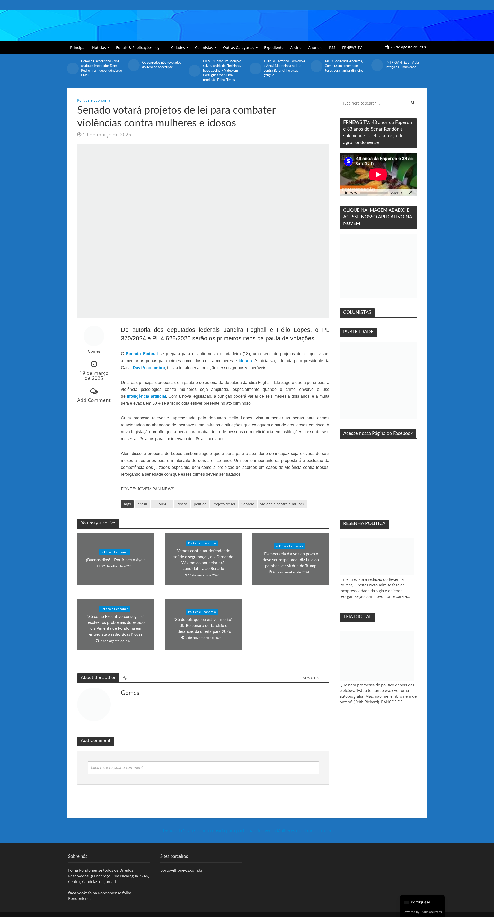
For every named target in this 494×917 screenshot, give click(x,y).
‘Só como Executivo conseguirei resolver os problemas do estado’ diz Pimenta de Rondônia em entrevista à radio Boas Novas (115, 626)
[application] (378, 174)
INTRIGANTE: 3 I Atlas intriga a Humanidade (403, 65)
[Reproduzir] (346, 192)
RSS (332, 47)
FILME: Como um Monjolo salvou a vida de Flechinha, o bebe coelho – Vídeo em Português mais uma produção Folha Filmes (223, 71)
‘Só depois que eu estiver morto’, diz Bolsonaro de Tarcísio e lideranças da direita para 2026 (203, 626)
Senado (247, 503)
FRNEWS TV (352, 47)
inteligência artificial (146, 396)
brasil (142, 503)
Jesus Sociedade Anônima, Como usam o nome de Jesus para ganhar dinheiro (344, 66)
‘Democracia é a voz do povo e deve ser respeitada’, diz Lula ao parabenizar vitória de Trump (291, 560)
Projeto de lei (224, 503)
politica (200, 503)
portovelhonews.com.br (181, 870)
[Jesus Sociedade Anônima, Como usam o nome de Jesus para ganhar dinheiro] (316, 66)
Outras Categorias (238, 47)
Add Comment (94, 400)
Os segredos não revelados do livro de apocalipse (161, 65)
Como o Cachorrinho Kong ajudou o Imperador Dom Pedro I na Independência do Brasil (101, 68)
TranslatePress (431, 912)
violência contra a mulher (282, 503)
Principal (77, 47)
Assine (296, 47)
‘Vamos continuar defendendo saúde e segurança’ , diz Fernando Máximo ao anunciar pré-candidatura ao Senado (203, 560)
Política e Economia (93, 100)
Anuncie (315, 47)
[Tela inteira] (410, 192)
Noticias (99, 47)
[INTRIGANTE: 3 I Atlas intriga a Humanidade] (377, 65)
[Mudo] (402, 192)
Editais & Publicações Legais (140, 47)
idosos (245, 361)
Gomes (94, 351)
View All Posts (314, 678)
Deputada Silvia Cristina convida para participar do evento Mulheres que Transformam (247, 830)
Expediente (274, 47)
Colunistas (204, 47)
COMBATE (161, 503)
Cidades (178, 47)
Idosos (182, 503)
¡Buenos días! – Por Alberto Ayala (116, 560)
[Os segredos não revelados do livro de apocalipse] (133, 65)
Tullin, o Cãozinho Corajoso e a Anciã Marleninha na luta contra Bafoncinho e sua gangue (284, 68)
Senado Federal (141, 354)
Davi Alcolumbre (149, 368)
